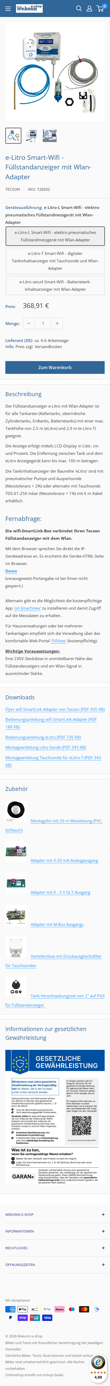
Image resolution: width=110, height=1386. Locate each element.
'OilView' (58, 640)
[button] (100, 8)
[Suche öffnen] (79, 8)
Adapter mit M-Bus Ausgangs (57, 924)
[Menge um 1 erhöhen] (57, 323)
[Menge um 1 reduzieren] (28, 323)
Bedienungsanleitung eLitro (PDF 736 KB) (43, 737)
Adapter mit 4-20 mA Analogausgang (64, 860)
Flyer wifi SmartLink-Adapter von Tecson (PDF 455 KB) (55, 709)
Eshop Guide (53, 1374)
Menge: (12, 323)
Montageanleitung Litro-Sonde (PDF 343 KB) (45, 747)
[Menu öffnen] (8, 9)
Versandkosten (48, 346)
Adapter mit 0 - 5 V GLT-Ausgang (60, 892)
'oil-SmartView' (27, 608)
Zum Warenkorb (55, 367)
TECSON (12, 189)
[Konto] (89, 8)
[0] (100, 8)
